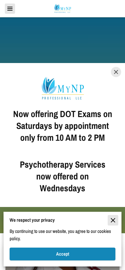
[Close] (116, 72)
